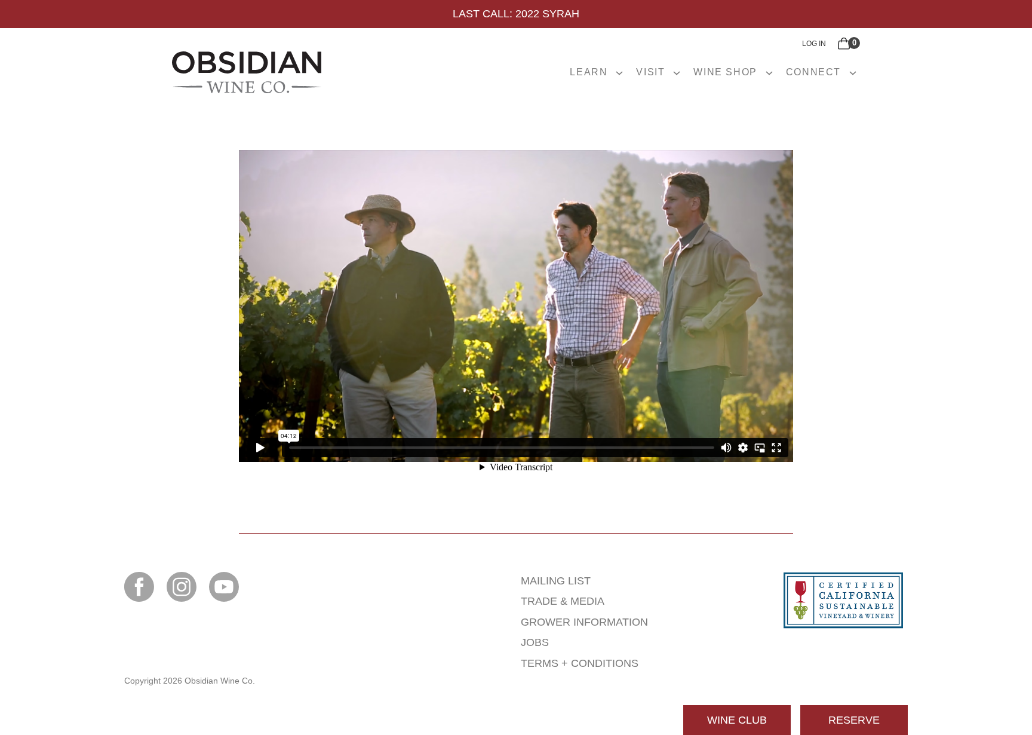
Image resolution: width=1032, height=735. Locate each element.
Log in (814, 43)
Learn (588, 72)
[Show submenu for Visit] (676, 72)
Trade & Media (562, 601)
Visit (650, 72)
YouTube (224, 587)
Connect (813, 72)
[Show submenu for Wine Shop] (769, 72)
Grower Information (584, 622)
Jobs (535, 642)
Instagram (181, 587)
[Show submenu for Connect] (853, 72)
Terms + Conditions (579, 663)
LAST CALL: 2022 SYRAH (516, 14)
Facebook (139, 587)
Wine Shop (725, 72)
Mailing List (556, 581)
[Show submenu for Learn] (619, 72)
